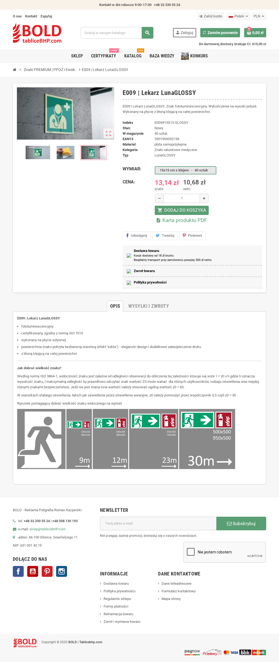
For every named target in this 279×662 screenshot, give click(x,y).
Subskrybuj (244, 523)
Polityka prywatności (119, 591)
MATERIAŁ (129, 144)
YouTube (32, 571)
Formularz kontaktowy (179, 591)
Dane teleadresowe (177, 583)
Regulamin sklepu (117, 599)
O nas (17, 16)
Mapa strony (171, 599)
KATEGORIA (130, 150)
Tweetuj (168, 235)
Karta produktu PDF (181, 220)
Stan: (127, 128)
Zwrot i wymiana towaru (122, 622)
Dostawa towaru (116, 583)
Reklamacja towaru (118, 614)
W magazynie (133, 133)
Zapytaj (46, 16)
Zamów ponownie (220, 32)
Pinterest (195, 235)
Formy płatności (116, 606)
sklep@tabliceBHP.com (47, 529)
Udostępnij (139, 235)
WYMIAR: (132, 168)
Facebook (18, 571)
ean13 (128, 139)
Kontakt (31, 16)
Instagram (61, 571)
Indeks (128, 123)
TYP (125, 155)
